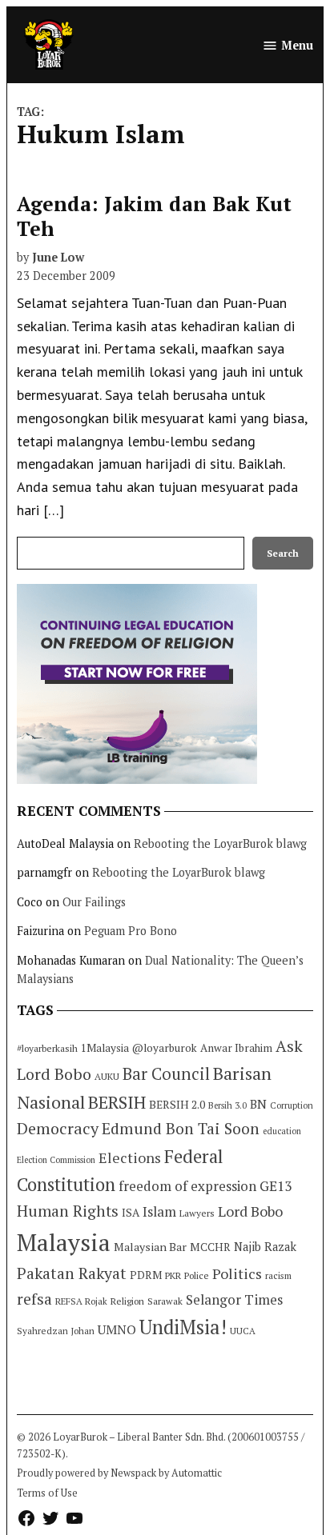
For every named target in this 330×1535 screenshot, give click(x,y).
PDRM (146, 1275)
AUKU (107, 1076)
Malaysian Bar (150, 1246)
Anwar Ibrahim (236, 1048)
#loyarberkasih (47, 1048)
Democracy (58, 1128)
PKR (173, 1275)
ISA (130, 1212)
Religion (127, 1301)
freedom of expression (187, 1186)
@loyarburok (164, 1048)
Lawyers (197, 1213)
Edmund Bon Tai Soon (181, 1128)
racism (278, 1275)
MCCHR (210, 1247)
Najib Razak (265, 1246)
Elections (130, 1157)
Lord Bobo (250, 1211)
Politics (237, 1273)
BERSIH (117, 1101)
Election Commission (56, 1159)
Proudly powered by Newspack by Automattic (119, 1473)
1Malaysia (105, 1048)
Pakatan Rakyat (72, 1273)
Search (283, 553)
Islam (159, 1211)
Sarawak (165, 1301)
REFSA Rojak (81, 1301)
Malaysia (64, 1242)
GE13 (276, 1186)
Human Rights (68, 1211)
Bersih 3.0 (227, 1105)
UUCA (243, 1331)
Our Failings (94, 901)
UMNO (117, 1329)
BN (258, 1104)
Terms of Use (47, 1493)
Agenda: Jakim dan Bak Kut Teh (154, 215)
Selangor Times (234, 1299)
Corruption (291, 1105)
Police (196, 1275)
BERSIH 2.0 (177, 1104)
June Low (58, 257)
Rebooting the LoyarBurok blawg (220, 843)
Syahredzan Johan (56, 1331)
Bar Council (166, 1074)
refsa (34, 1299)
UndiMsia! (183, 1327)
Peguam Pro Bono (130, 930)
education (282, 1131)
